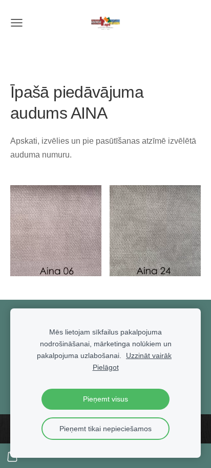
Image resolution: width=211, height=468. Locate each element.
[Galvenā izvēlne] (17, 23)
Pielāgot (106, 367)
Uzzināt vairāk (149, 355)
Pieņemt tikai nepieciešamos (105, 429)
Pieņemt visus (105, 399)
